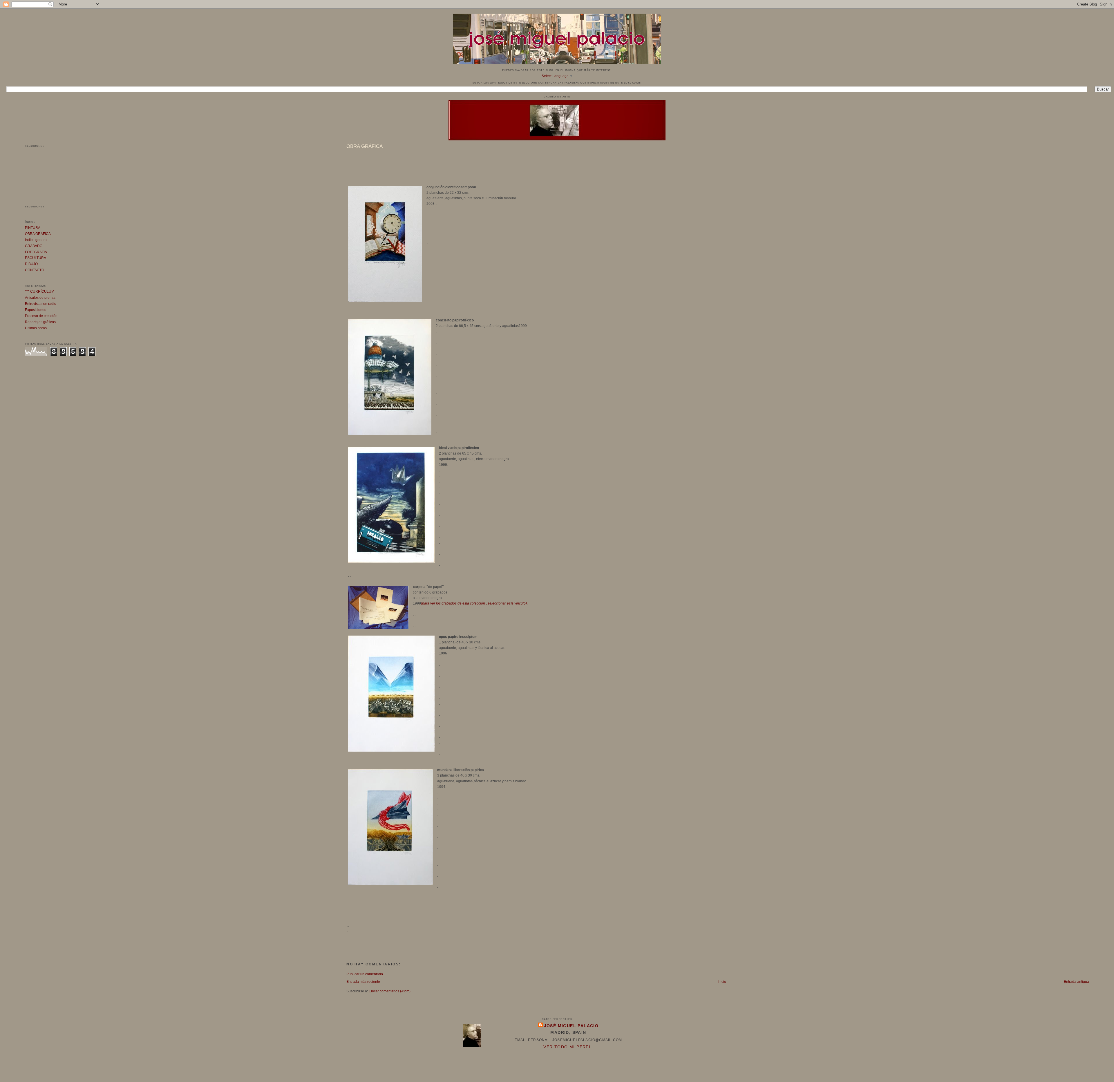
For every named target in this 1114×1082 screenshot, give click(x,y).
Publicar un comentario (364, 974)
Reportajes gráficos (40, 322)
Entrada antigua (1076, 982)
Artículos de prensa (40, 298)
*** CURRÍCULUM (39, 292)
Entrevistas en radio (40, 304)
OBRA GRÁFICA (38, 234)
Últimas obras (36, 328)
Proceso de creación (41, 316)
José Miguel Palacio (571, 1025)
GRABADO (33, 246)
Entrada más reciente (363, 982)
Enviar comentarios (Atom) (389, 991)
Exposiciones (35, 310)
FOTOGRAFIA (36, 252)
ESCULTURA (35, 258)
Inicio (722, 982)
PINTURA (32, 228)
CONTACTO (34, 270)
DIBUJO (31, 264)
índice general (36, 240)
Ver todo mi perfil (568, 1047)
